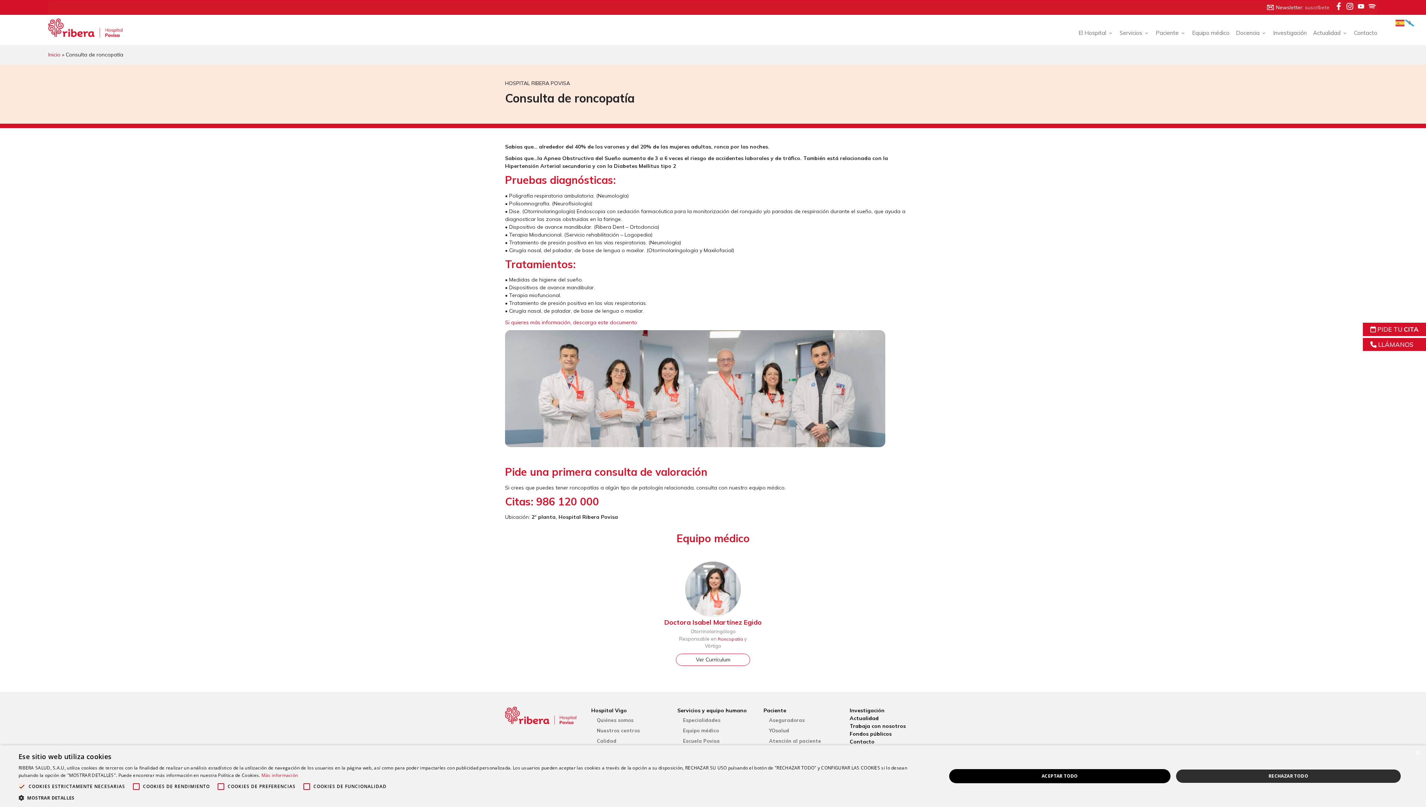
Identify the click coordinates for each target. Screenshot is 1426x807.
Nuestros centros (618, 730)
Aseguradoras (787, 720)
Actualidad (864, 718)
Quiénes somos (615, 720)
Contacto (1365, 32)
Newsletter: (1302, 7)
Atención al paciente (795, 741)
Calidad (606, 741)
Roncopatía (730, 639)
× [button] (1417, 753)
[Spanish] (1400, 22)
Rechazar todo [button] (1288, 776)
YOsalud (779, 730)
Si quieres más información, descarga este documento (571, 322)
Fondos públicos (871, 733)
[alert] (713, 776)
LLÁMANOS (1395, 344)
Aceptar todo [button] (1060, 776)
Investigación (1290, 32)
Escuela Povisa (701, 741)
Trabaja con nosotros (878, 726)
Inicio (54, 54)
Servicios (1131, 32)
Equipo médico (1211, 32)
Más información (279, 775)
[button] (469, 797)
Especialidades (701, 720)
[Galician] (1410, 22)
